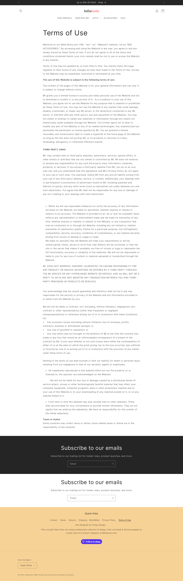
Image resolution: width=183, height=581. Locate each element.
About (63, 520)
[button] (21, 11)
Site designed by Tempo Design (90, 525)
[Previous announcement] (19, 2)
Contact (54, 520)
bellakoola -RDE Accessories (36, 575)
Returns (72, 520)
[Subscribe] (112, 464)
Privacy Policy (109, 520)
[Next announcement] (164, 2)
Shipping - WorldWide (89, 520)
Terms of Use (124, 520)
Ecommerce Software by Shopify (61, 575)
